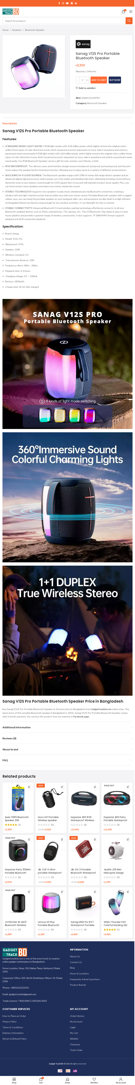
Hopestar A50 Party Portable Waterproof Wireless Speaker (115, 820)
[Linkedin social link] (76, 3)
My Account (76, 1021)
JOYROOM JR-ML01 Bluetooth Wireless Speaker (15, 925)
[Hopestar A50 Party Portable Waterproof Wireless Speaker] (117, 798)
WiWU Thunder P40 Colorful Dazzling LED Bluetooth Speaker (115, 925)
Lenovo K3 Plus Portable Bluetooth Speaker (48, 925)
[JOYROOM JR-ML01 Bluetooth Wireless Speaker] (18, 902)
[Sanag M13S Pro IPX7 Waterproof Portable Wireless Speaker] (84, 902)
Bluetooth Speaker (34, 29)
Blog (72, 967)
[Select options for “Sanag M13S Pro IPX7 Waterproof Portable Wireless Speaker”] (95, 892)
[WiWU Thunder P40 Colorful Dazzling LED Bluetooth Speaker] (117, 902)
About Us (75, 956)
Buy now (114, 80)
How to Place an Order (14, 1016)
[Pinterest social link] (72, 3)
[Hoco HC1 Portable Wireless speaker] (51, 798)
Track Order (76, 1050)
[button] (29, 787)
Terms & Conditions (12, 1027)
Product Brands (78, 984)
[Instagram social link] (63, 3)
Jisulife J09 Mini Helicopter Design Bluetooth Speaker (114, 873)
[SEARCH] (129, 20)
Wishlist (74, 1038)
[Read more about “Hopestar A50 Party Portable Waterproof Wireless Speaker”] (128, 787)
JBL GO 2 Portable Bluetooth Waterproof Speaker (83, 873)
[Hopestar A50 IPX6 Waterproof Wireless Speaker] (84, 798)
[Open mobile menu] (131, 11)
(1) (19, 825)
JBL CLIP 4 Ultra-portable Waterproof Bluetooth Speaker (50, 873)
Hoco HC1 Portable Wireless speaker (48, 819)
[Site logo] (10, 11)
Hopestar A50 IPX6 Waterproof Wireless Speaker (82, 820)
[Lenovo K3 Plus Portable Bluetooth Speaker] (51, 902)
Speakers (17, 29)
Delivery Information (13, 1032)
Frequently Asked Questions (85, 979)
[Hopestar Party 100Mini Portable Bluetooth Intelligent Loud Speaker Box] (18, 850)
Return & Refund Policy (14, 1038)
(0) (52, 825)
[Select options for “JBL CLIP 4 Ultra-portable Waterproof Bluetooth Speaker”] (62, 839)
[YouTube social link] (67, 3)
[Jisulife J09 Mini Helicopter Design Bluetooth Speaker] (117, 850)
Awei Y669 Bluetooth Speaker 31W (17, 819)
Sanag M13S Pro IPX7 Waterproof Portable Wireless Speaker (82, 925)
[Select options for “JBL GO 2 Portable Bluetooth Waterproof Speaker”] (95, 839)
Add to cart (98, 80)
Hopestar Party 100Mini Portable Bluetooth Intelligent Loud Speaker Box (18, 874)
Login (73, 1027)
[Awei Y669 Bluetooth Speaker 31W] (18, 798)
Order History (77, 1016)
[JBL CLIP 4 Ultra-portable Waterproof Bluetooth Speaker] (51, 850)
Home (5, 29)
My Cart (74, 1032)
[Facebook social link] (59, 3)
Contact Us (76, 962)
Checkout (75, 1044)
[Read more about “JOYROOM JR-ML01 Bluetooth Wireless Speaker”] (29, 892)
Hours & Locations (79, 973)
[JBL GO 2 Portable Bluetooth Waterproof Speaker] (84, 850)
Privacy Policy (9, 1021)
